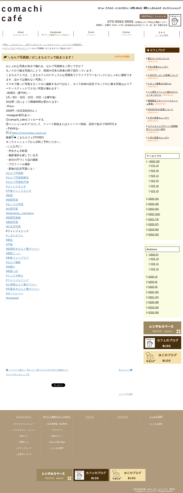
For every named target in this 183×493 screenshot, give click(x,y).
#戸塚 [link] (9, 244)
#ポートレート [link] (14, 293)
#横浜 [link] (9, 239)
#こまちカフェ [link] (14, 235)
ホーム (101, 8)
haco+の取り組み (57, 442)
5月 (155, 176)
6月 (155, 170)
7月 (155, 165)
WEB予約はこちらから (152, 16)
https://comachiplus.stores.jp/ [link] (29, 132)
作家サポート (57, 436)
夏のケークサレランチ (158, 58)
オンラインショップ (172, 8)
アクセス (109, 8)
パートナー (122, 417)
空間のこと (24, 442)
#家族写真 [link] (12, 222)
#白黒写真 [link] (12, 208)
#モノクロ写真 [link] (14, 204)
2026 (155, 161)
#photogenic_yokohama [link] (20, 213)
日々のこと (23, 48)
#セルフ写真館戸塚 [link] (17, 181)
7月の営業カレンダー (158, 67)
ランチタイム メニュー (24, 430)
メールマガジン (122, 8)
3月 (155, 186)
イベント (89, 417)
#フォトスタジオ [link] (16, 186)
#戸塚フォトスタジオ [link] (18, 190)
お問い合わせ (136, 8)
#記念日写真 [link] (13, 226)
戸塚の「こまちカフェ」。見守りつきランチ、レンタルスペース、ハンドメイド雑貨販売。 (42, 45)
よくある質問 (57, 448)
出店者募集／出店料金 (57, 424)
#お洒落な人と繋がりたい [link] (21, 284)
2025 (154, 199)
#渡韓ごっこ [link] (13, 253)
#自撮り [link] (10, 266)
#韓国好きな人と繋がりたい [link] (22, 248)
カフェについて (23, 417)
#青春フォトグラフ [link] (17, 257)
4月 (155, 181)
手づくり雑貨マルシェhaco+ (57, 417)
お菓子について (24, 454)
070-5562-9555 (120, 21)
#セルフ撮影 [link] (13, 262)
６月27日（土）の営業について (163, 75)
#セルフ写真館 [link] (14, 173)
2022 (154, 214)
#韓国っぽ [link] (12, 271)
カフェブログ (10, 48)
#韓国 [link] (9, 195)
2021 (154, 219)
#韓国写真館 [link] (13, 217)
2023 (154, 209)
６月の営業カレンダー (158, 118)
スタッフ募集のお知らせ (159, 83)
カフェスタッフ (24, 448)
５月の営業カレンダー (158, 137)
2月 (155, 191)
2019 (154, 229)
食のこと (24, 436)
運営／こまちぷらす (152, 8)
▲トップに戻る (126, 394)
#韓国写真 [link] (12, 199)
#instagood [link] (12, 297)
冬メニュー (124, 370)
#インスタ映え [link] (14, 275)
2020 (154, 224)
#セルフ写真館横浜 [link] (17, 177)
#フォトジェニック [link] (17, 280)
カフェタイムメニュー (24, 424)
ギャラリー (57, 430)
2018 (154, 234)
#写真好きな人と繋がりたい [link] (22, 288)
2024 (154, 204)
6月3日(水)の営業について (160, 109)
